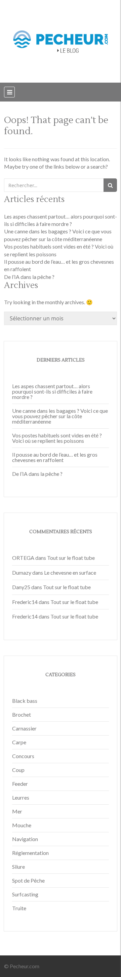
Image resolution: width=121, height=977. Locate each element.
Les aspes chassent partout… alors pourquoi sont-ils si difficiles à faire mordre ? (52, 391)
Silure (18, 866)
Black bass (24, 700)
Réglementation (30, 853)
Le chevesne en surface (70, 572)
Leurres (20, 797)
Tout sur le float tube (71, 557)
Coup (18, 770)
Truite (19, 908)
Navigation (25, 839)
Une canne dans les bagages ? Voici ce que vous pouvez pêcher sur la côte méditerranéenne (60, 416)
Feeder (20, 783)
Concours (23, 756)
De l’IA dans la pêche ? (29, 277)
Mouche (21, 825)
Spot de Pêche (28, 880)
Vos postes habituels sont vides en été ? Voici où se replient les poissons (57, 438)
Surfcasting (25, 894)
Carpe (19, 742)
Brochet (21, 714)
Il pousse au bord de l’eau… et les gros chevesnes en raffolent (54, 457)
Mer (17, 811)
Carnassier (24, 728)
